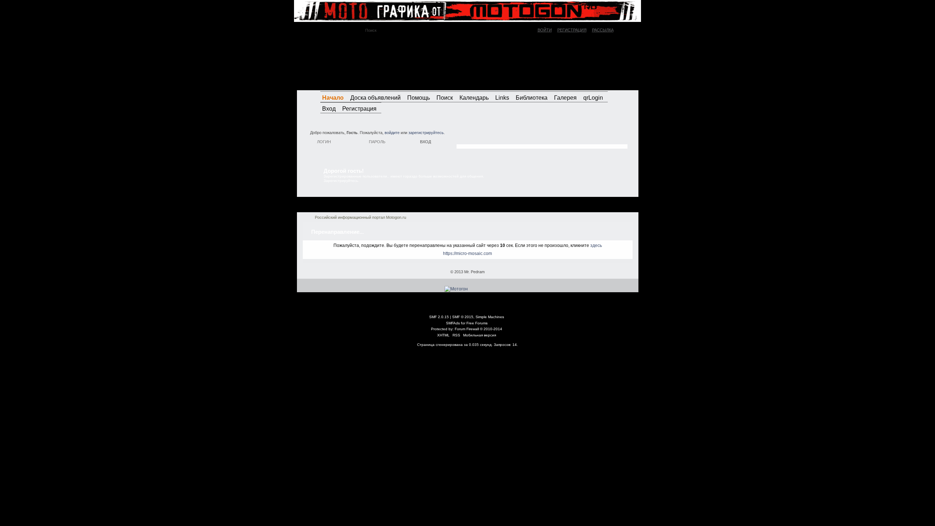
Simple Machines (490, 317)
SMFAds (453, 323)
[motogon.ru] (363, 62)
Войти (545, 30)
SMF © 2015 (462, 317)
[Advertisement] (542, 137)
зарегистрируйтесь (426, 132)
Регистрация (572, 30)
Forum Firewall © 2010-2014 (478, 329)
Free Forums (477, 323)
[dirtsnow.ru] (600, 83)
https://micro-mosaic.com (467, 253)
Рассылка (603, 30)
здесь (596, 245)
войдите (392, 132)
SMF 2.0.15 (439, 317)
